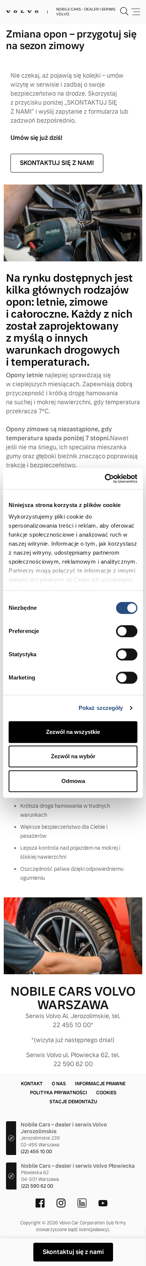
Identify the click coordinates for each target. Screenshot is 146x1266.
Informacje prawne (100, 1084)
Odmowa (73, 781)
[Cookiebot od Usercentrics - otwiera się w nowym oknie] (105, 478)
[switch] (126, 631)
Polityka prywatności (58, 1093)
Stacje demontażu (73, 1102)
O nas (59, 1084)
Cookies (106, 1093)
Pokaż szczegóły (101, 708)
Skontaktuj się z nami (73, 1252)
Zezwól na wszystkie (73, 732)
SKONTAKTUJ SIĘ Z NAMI (57, 163)
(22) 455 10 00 (36, 1152)
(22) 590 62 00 (37, 1186)
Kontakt (32, 1084)
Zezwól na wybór (73, 756)
